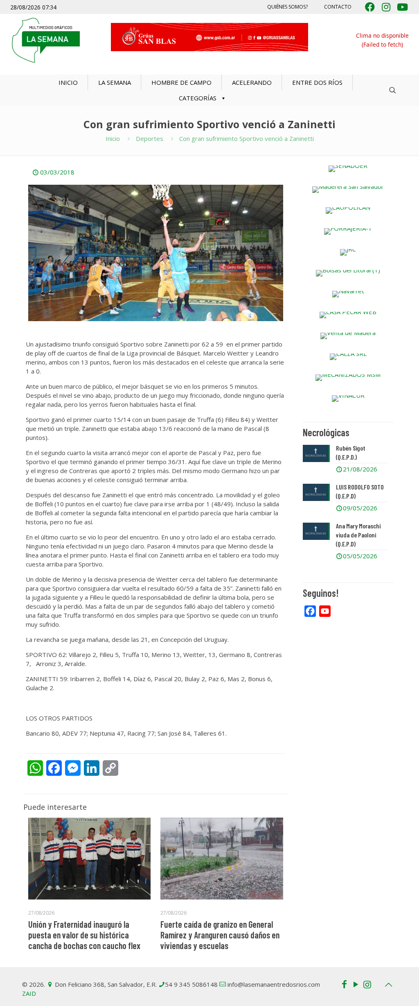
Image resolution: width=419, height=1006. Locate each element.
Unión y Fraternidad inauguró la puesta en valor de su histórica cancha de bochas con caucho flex (84, 935)
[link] (348, 168)
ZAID (29, 993)
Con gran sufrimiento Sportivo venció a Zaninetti (246, 138)
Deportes (149, 138)
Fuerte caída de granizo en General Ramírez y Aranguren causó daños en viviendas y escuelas (219, 935)
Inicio (113, 138)
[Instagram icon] (367, 984)
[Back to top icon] (388, 984)
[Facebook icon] (344, 984)
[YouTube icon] (355, 984)
